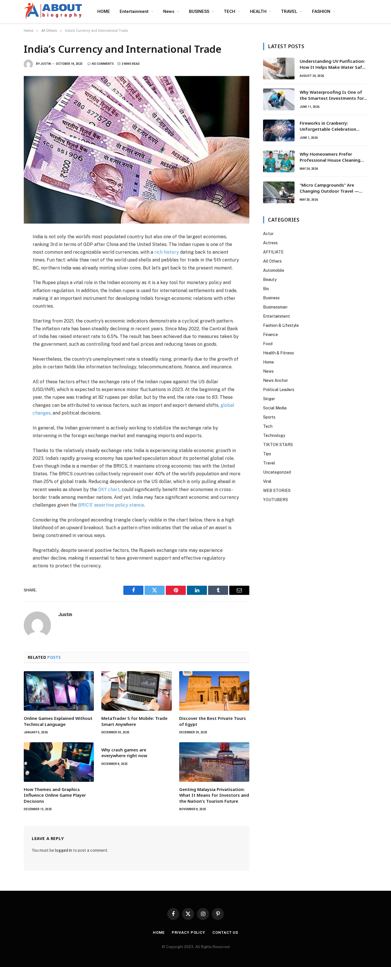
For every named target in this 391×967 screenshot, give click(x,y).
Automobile (273, 270)
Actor (268, 233)
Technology (274, 435)
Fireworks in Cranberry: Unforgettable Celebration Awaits (328, 126)
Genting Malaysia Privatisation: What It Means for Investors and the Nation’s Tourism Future (214, 795)
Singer (269, 398)
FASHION (321, 11)
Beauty (270, 279)
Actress (270, 243)
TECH (229, 11)
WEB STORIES (277, 490)
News (168, 11)
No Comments (103, 63)
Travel (269, 463)
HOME (103, 11)
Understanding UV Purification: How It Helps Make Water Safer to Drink (333, 64)
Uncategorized (277, 472)
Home (268, 362)
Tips (267, 454)
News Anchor (275, 380)
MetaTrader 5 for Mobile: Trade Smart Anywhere (134, 721)
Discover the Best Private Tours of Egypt (212, 721)
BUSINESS (199, 11)
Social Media (275, 408)
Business (271, 298)
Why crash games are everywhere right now (124, 752)
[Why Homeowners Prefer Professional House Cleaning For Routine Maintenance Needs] (279, 161)
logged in (63, 850)
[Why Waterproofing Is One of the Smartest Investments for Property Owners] (279, 99)
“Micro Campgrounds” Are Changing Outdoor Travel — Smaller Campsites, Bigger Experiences (329, 188)
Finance (270, 334)
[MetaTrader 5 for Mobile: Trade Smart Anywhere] (136, 691)
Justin (45, 63)
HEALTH (258, 11)
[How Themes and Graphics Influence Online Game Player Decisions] (59, 762)
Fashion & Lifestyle (281, 325)
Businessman (275, 307)
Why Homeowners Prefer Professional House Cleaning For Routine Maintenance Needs (333, 157)
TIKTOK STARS (278, 444)
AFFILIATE (273, 252)
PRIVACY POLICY (188, 932)
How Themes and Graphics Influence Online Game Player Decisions (55, 795)
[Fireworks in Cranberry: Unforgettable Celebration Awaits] (279, 130)
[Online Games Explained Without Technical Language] (59, 691)
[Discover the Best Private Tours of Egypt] (214, 691)
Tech (267, 426)
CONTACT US (225, 932)
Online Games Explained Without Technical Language (58, 721)
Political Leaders (278, 389)
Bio (266, 288)
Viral (267, 481)
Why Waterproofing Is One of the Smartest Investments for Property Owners (332, 95)
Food (267, 343)
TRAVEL (289, 11)
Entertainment (134, 11)
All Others (272, 261)
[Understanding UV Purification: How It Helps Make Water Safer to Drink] (279, 68)
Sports (269, 417)
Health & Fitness (278, 353)
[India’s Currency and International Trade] (136, 150)
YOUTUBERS (275, 499)
